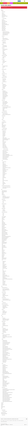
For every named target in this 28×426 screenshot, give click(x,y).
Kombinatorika (4, 174)
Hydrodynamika (4, 210)
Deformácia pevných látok (4, 224)
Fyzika (1, 189)
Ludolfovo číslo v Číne (4, 151)
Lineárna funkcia (4, 366)
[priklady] (3, 1)
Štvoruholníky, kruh (4, 177)
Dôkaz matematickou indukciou (5, 325)
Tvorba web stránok (2, 424)
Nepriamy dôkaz (4, 323)
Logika (2, 316)
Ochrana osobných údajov (3, 412)
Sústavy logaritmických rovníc (5, 34)
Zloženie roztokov (4, 302)
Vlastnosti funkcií (4, 84)
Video (1, 315)
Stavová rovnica (3, 219)
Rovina (3, 181)
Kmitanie (3, 213)
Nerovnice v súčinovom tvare (5, 346)
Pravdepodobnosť (4, 56)
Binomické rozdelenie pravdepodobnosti (6, 400)
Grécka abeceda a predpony (5, 307)
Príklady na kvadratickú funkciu (5, 371)
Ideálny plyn (3, 218)
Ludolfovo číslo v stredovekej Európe (6, 154)
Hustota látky (4, 296)
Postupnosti (4, 175)
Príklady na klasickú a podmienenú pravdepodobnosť (7, 394)
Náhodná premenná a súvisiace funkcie (6, 396)
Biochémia (3, 309)
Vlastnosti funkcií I (4, 368)
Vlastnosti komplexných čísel (5, 113)
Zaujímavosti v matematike (4, 129)
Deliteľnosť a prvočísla (4, 335)
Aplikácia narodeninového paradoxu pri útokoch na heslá (7, 392)
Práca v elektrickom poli (4, 227)
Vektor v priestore (4, 78)
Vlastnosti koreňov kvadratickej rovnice (5, 24)
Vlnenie (3, 214)
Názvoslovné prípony (4, 306)
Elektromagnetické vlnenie (4, 243)
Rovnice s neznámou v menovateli (5, 344)
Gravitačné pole (3, 194)
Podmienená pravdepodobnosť (5, 393)
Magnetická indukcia (3, 235)
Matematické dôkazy (3, 321)
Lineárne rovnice (4, 163)
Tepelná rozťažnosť (3, 223)
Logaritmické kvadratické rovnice (5, 33)
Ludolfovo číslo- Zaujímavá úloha (5, 157)
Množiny (2, 119)
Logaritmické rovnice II (5, 171)
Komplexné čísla (4, 168)
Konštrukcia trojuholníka (5, 128)
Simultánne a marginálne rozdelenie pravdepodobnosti (7, 401)
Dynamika (3, 193)
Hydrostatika (4, 209)
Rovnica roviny (4, 80)
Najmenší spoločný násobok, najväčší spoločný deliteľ (7, 336)
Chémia (1, 286)
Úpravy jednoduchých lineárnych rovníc (6, 343)
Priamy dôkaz (4, 322)
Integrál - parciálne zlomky (5, 103)
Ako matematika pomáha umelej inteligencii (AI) (6, 185)
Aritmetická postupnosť (5, 45)
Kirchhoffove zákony (3, 231)
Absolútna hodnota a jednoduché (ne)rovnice (7, 348)
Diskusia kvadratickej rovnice (4, 23)
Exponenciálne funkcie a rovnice (5, 169)
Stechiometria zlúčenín (4, 297)
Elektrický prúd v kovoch (4, 229)
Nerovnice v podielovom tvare (5, 347)
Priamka (3, 71)
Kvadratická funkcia (4, 370)
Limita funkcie (4, 87)
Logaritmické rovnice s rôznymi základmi (6, 32)
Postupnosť (3, 44)
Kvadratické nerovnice (4, 26)
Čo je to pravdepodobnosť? (5, 388)
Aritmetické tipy (4, 337)
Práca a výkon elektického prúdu (5, 230)
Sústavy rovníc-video (4, 18)
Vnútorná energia (3, 217)
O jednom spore (4, 142)
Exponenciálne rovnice (4, 28)
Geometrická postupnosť (5, 46)
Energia (3, 202)
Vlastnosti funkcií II (4, 369)
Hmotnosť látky (4, 294)
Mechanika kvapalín (3, 208)
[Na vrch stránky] (26, 419)
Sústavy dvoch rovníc (4, 351)
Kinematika (3, 192)
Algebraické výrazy (3, 11)
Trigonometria (4, 172)
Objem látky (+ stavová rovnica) (5, 295)
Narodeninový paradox (5, 391)
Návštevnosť (2, 404)
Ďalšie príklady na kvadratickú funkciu (6, 372)
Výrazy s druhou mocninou (5, 341)
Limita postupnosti (4, 86)
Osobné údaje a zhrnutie (5, 411)
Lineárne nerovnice (3, 20)
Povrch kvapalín (3, 225)
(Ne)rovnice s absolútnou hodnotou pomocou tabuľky (7, 349)
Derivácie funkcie (4, 183)
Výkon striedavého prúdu (4, 240)
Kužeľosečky (4, 182)
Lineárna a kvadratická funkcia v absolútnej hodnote (7, 373)
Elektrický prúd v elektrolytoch (4, 232)
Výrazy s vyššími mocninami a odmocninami (6, 342)
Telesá (2, 64)
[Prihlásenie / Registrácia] (24, 1)
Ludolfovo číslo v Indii (4, 153)
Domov (1, 9)
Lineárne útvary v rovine (4, 69)
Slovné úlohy (3, 19)
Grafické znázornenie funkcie (5, 365)
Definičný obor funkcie (5, 85)
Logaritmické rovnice (4, 30)
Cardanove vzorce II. (4, 145)
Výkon (3, 201)
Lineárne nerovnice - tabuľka (4, 21)
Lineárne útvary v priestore (4, 77)
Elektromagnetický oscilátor (4, 242)
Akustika (3, 215)
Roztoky (2, 301)
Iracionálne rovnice (3, 25)
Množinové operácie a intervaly (5, 329)
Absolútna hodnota (3, 27)
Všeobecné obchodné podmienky (4, 413)
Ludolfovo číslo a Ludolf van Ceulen (6, 156)
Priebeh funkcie (4, 97)
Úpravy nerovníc (4, 345)
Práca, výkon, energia (4, 264)
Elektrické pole (3, 226)
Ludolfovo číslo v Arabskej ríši (5, 152)
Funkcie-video (4, 88)
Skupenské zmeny (3, 222)
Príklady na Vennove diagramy (5, 330)
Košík (1, 408)
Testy (2, 160)
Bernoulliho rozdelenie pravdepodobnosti (6, 398)
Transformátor (3, 241)
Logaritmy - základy (3, 29)
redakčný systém (7, 424)
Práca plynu (3, 221)
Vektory (3, 179)
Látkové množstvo (4, 293)
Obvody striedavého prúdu (4, 239)
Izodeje (2, 220)
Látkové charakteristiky (4, 216)
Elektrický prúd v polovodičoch (4, 233)
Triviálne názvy (4, 308)
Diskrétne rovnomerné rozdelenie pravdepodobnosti (7, 397)
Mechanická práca (3, 199)
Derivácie (3, 89)
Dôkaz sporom (4, 324)
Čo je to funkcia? (4, 364)
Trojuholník (4, 60)
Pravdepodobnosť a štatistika (4, 55)
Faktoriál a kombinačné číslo (5, 49)
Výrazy (3, 37)
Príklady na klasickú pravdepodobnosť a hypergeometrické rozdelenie (9, 389)
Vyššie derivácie (4, 98)
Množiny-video (4, 120)
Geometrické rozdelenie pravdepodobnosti (6, 399)
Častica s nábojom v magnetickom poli (5, 237)
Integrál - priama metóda (5, 101)
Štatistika (3, 57)
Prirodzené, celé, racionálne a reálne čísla (6, 334)
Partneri (2, 407)
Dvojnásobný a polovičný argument (6, 39)
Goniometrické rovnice (4, 40)
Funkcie (2, 363)
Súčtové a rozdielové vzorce (5, 38)
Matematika (2, 10)
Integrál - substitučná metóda (5, 102)
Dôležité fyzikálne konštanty (4, 191)
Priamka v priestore (4, 79)
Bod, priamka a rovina (4, 81)
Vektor (3, 70)
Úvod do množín (4, 328)
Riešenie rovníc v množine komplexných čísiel (6, 114)
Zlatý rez (3, 140)
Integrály (3, 184)
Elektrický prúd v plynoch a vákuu (5, 234)
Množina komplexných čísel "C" (4, 112)
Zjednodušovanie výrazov (5, 340)
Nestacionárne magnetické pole (4, 238)
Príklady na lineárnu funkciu (5, 367)
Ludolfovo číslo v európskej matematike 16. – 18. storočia (7, 155)
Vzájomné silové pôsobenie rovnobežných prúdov (6, 236)
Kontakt (2, 405)
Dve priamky (4, 72)
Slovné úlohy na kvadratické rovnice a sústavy (6, 167)
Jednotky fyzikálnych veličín (4, 190)
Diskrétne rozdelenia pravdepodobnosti (6, 395)
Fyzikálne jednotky (4, 261)
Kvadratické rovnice (3, 22)
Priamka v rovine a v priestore (5, 180)
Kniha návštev (2, 402)
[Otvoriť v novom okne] (25, 424)
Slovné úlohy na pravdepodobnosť (6, 390)
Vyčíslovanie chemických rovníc (4, 287)
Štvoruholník (4, 62)
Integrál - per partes (4, 104)
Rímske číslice (4, 143)
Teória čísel (3, 333)
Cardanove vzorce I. (4, 144)
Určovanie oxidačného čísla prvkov (6, 305)
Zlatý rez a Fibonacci (4, 141)
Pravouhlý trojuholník (4, 61)
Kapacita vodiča (3, 228)
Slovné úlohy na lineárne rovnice (5, 350)
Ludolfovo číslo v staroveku (5, 147)
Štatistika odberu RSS (3, 406)
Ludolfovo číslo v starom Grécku (5, 150)
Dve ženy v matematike (5, 146)
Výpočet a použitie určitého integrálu (5, 105)
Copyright (2, 403)
